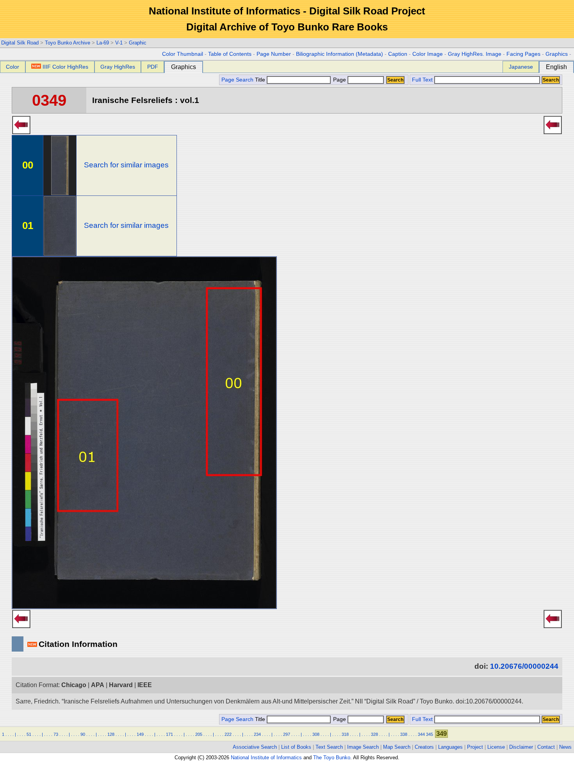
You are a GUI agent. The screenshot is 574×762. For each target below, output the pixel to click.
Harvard (121, 685)
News (565, 747)
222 (228, 734)
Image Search (363, 747)
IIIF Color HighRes (65, 67)
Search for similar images (126, 165)
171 (169, 734)
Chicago (73, 685)
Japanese (521, 67)
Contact (546, 747)
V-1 (119, 43)
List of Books (296, 747)
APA (97, 685)
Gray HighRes (117, 67)
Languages (450, 747)
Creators (424, 747)
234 (257, 734)
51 (29, 734)
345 (429, 734)
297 (286, 734)
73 (55, 734)
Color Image (427, 54)
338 (403, 734)
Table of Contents (229, 54)
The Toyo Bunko (331, 757)
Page (340, 80)
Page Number (274, 54)
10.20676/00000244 (524, 666)
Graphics (556, 54)
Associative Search (255, 747)
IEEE (144, 685)
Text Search (329, 747)
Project (475, 747)
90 (82, 734)
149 (140, 734)
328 (374, 734)
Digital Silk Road (20, 43)
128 (110, 734)
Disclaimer (521, 747)
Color (12, 67)
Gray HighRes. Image (474, 54)
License (496, 747)
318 (345, 734)
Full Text (422, 80)
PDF (152, 67)
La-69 (102, 43)
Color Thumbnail (182, 54)
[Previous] (21, 132)
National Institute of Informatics (266, 757)
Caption (397, 54)
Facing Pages (523, 54)
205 (198, 734)
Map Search (396, 747)
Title (261, 80)
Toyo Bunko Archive (67, 43)
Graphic (137, 43)
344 (421, 734)
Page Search (237, 80)
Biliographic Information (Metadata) (339, 54)
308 (315, 734)
